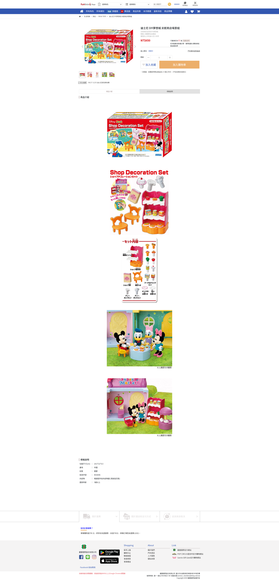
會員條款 (127, 558)
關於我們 (151, 550)
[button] (134, 46)
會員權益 (127, 561)
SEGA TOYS (102, 16)
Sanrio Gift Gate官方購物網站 (189, 557)
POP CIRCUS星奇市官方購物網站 (190, 554)
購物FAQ (127, 553)
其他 (94, 16)
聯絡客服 (127, 555)
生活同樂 (87, 16)
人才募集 (151, 555)
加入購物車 (179, 65)
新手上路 (127, 550)
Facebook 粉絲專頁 (87, 567)
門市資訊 (151, 553)
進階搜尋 (176, 4)
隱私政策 (151, 558)
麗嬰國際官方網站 (184, 550)
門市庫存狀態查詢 (194, 51)
